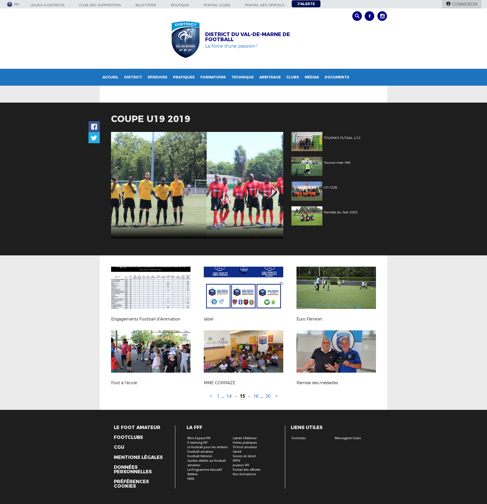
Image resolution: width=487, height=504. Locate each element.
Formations (213, 77)
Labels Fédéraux (245, 438)
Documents (337, 77)
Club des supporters (100, 4)
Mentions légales (138, 457)
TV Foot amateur (245, 447)
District (133, 77)
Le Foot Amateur (137, 427)
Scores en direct (244, 456)
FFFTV (236, 461)
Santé (237, 452)
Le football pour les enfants (207, 447)
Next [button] (273, 186)
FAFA (190, 479)
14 (228, 396)
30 (268, 396)
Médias (312, 77)
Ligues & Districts (47, 4)
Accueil (111, 77)
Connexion (464, 4)
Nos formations (244, 474)
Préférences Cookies (131, 483)
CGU (119, 447)
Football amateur (200, 452)
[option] (197, 185)
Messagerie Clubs (348, 438)
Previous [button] (120, 186)
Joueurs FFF (241, 465)
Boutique (180, 4)
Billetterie (146, 4)
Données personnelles (133, 469)
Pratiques (184, 77)
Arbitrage (270, 77)
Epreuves (157, 77)
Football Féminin (199, 456)
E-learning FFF (197, 443)
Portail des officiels (264, 4)
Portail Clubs (217, 4)
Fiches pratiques (245, 443)
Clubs (292, 77)
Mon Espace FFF (199, 438)
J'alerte (306, 4)
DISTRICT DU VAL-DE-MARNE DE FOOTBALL (247, 37)
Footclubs (128, 437)
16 (255, 396)
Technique (242, 77)
